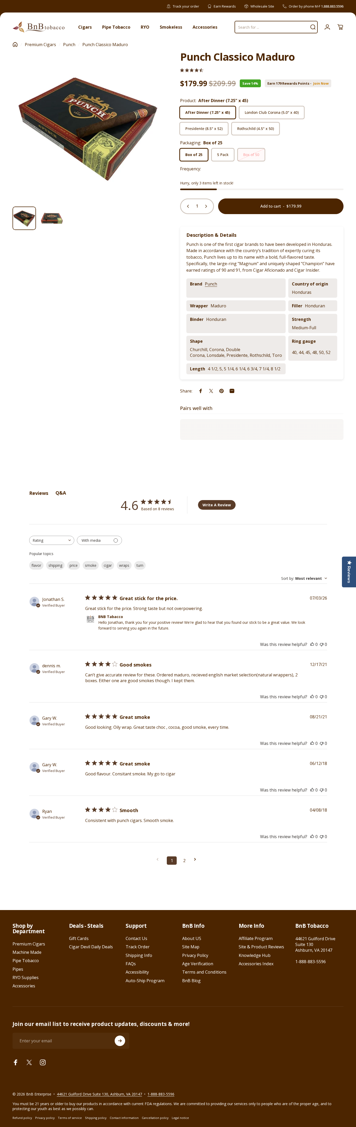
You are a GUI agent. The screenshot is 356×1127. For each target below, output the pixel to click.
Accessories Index (256, 963)
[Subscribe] (120, 1041)
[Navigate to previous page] (159, 859)
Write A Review (216, 504)
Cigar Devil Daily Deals (91, 946)
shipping (55, 565)
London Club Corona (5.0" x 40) (272, 112)
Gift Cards (79, 938)
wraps (124, 565)
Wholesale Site (262, 6)
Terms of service (70, 1118)
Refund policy (22, 1118)
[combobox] (51, 540)
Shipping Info (139, 955)
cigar (108, 565)
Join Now (321, 83)
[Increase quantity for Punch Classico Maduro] (207, 206)
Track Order (138, 946)
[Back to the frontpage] (15, 44)
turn (140, 565)
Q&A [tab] (61, 493)
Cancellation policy (155, 1118)
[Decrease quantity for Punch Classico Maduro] (187, 206)
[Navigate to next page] (197, 859)
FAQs (131, 963)
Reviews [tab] (38, 493)
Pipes (18, 969)
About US (191, 938)
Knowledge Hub (255, 955)
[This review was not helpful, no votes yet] (321, 644)
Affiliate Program (256, 938)
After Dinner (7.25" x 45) (207, 112)
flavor (36, 565)
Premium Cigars (40, 44)
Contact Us (136, 938)
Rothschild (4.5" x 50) (255, 128)
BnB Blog (191, 980)
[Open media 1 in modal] (88, 127)
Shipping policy (96, 1118)
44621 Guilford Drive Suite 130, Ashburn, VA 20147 (99, 1094)
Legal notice (180, 1118)
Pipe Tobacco (26, 960)
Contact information (124, 1118)
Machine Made (27, 952)
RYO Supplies (26, 977)
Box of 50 (251, 154)
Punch (69, 44)
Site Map (190, 946)
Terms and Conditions (204, 972)
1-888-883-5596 (310, 961)
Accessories (24, 985)
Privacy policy (45, 1118)
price (74, 565)
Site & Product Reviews (261, 946)
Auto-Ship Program (145, 980)
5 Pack (223, 154)
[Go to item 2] (52, 218)
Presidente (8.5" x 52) (204, 128)
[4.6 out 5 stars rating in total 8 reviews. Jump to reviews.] (191, 70)
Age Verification (197, 963)
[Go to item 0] (24, 218)
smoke (90, 565)
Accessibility (137, 972)
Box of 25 (193, 154)
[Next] (150, 136)
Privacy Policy (195, 955)
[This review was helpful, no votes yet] (312, 644)
